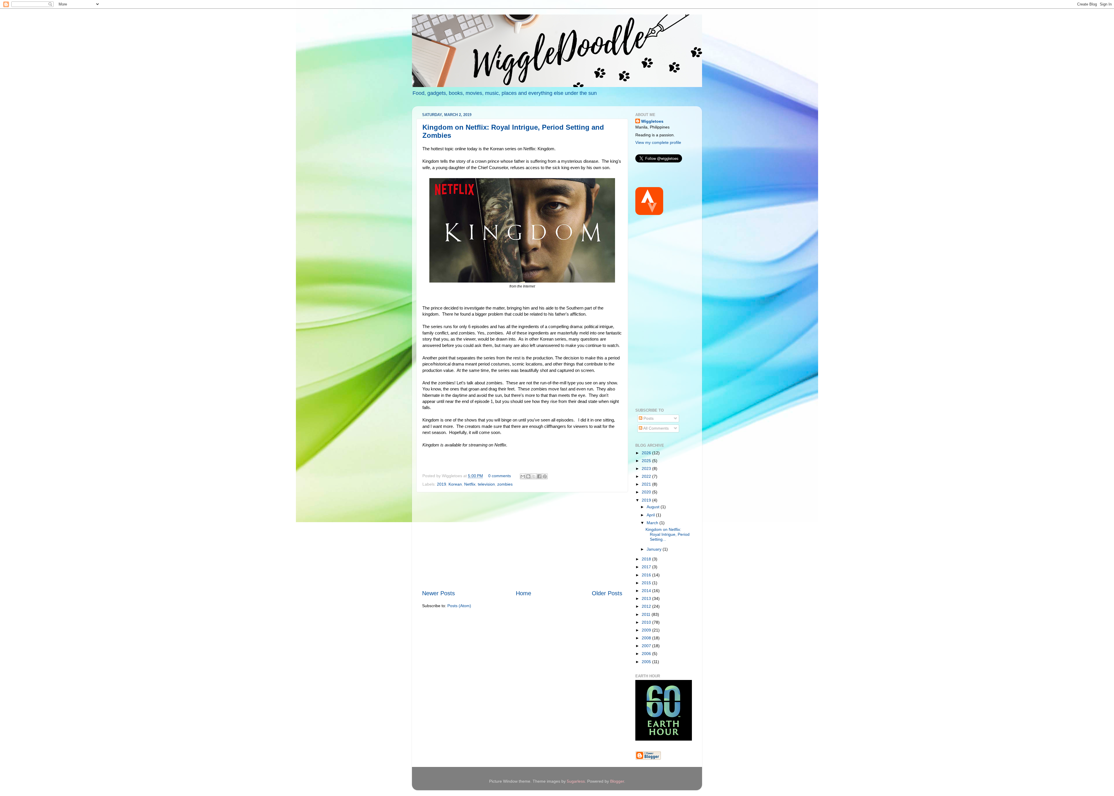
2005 (647, 661)
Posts (648, 418)
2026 (647, 453)
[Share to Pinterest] (545, 476)
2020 (647, 492)
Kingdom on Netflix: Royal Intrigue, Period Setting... (667, 534)
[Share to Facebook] (539, 476)
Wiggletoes (652, 121)
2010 (647, 622)
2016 (647, 575)
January (655, 549)
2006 (647, 653)
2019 (441, 484)
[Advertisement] (522, 541)
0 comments (499, 475)
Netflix (469, 484)
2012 (647, 606)
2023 (647, 468)
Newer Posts (438, 593)
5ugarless (576, 781)
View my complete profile (658, 142)
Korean (455, 484)
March (653, 522)
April (651, 515)
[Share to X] (534, 476)
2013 (647, 598)
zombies (505, 484)
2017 (647, 567)
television (486, 484)
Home (523, 593)
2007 (647, 645)
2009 (647, 630)
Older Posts (607, 593)
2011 (647, 614)
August (654, 506)
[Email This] (523, 476)
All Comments (655, 428)
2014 (647, 590)
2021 (647, 484)
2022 (647, 476)
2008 (647, 638)
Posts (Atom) (459, 605)
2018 (647, 559)
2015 (647, 582)
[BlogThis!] (528, 476)
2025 (647, 460)
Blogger (617, 781)
